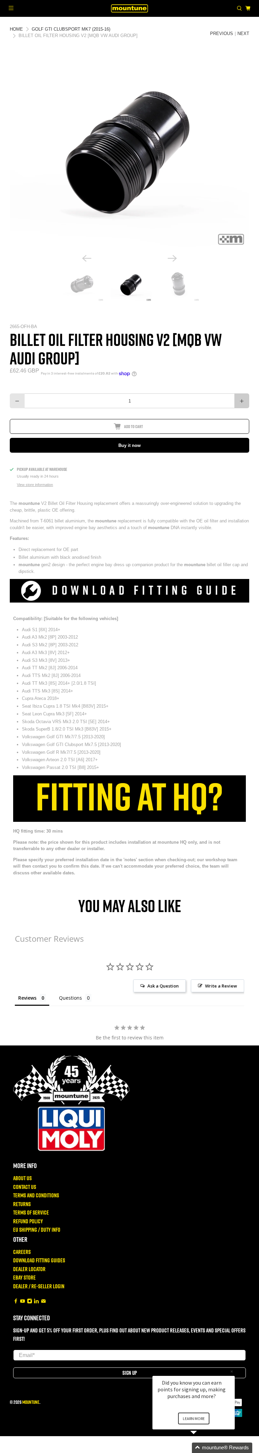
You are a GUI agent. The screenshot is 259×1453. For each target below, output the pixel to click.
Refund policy (28, 1221)
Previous (221, 33)
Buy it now (129, 445)
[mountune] (129, 8)
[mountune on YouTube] (22, 1301)
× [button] (231, 1371)
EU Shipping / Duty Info (36, 1229)
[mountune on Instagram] (29, 1301)
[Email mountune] (43, 1301)
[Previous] (87, 258)
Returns (22, 1203)
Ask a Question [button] (163, 986)
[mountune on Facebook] (16, 1301)
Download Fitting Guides (39, 1260)
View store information (35, 485)
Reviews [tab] (27, 998)
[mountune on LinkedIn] (36, 1301)
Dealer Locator (29, 1268)
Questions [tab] (70, 998)
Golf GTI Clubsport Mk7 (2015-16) (71, 29)
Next (243, 33)
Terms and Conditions (36, 1195)
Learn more (194, 1418)
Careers (22, 1251)
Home (16, 29)
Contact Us (24, 1186)
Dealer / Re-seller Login (38, 1286)
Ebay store (24, 1277)
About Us (22, 1178)
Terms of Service (31, 1212)
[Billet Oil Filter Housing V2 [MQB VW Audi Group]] (129, 153)
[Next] (172, 258)
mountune (30, 1402)
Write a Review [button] (221, 986)
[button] (201, 1448)
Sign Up (129, 1372)
